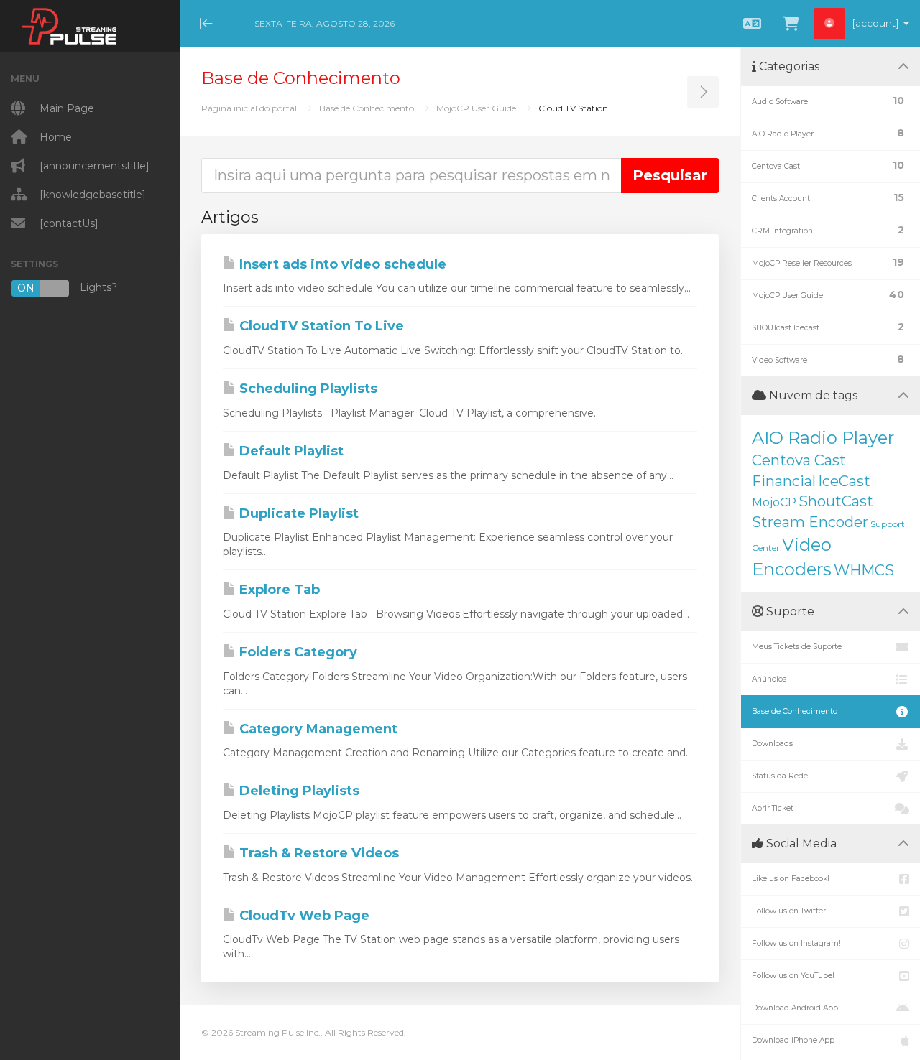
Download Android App (795, 1008)
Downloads (772, 743)
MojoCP (774, 502)
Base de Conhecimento (366, 108)
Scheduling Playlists (306, 388)
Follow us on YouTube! (793, 975)
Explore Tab (278, 590)
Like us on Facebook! (790, 878)
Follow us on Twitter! (790, 911)
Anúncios (769, 679)
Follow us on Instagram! (796, 943)
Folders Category (296, 652)
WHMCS (864, 570)
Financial (784, 481)
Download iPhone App (793, 1040)
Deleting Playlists (297, 791)
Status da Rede (780, 776)
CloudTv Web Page (302, 916)
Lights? (67, 287)
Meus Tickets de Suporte (797, 646)
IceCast (844, 481)
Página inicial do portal (249, 108)
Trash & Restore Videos (317, 853)
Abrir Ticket (773, 808)
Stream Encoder (810, 522)
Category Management (316, 729)
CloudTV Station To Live (320, 326)
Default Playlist (290, 451)
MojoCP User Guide (476, 108)
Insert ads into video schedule (341, 264)
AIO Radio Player (823, 437)
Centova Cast (799, 460)
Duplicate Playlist (297, 513)
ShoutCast (836, 501)
